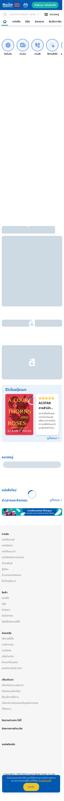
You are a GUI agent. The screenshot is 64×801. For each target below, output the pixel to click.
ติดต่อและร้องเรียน (11, 611)
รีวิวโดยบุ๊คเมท (9, 501)
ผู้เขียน (5, 489)
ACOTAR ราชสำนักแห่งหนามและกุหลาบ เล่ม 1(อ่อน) (46, 353)
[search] (5, 14)
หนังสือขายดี (8, 460)
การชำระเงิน (8, 565)
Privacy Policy (32, 715)
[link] (8, 47)
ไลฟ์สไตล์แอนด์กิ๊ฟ (11, 542)
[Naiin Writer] (31, 432)
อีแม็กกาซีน (55, 21)
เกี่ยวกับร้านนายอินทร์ (12, 605)
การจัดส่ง (6, 571)
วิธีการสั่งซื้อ (8, 559)
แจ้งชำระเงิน (8, 577)
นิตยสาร (39, 21)
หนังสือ (16, 21)
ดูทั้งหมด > (51, 384)
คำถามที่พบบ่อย (10, 582)
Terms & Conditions (13, 715)
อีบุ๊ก (27, 21)
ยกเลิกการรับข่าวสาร (12, 588)
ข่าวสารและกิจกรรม (11, 495)
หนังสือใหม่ (7, 466)
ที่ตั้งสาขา (6, 629)
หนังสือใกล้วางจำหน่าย (13, 478)
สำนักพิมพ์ (7, 483)
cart (25, 5)
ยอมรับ (31, 786)
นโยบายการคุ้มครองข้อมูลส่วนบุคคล (20, 623)
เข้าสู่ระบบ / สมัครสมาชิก (45, 5)
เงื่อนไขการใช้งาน (10, 617)
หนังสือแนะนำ (9, 472)
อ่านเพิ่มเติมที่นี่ (45, 780)
